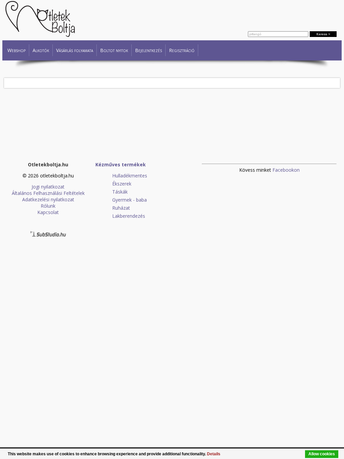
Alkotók (41, 50)
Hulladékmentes (129, 175)
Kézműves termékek (120, 164)
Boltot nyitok (114, 50)
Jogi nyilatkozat (48, 186)
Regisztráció (182, 50)
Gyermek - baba (129, 200)
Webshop (16, 50)
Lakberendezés (128, 216)
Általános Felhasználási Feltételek (48, 193)
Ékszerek (121, 183)
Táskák (120, 192)
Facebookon (286, 170)
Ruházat (121, 208)
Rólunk (48, 206)
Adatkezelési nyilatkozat (48, 199)
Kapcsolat (48, 212)
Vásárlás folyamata (74, 50)
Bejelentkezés (148, 50)
